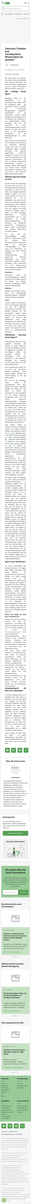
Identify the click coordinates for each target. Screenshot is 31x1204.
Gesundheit (8, 369)
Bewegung (26, 14)
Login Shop (19, 1083)
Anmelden (23, 892)
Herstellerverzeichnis (6, 1110)
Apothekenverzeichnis (6, 1105)
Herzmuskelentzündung (12, 632)
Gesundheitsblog (9, 14)
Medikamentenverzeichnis (7, 1112)
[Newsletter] (25, 3)
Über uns (3, 1083)
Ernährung (8, 86)
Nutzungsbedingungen (7, 1134)
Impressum (4, 1131)
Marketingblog (20, 1087)
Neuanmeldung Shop (22, 1085)
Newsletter (4, 1092)
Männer (11, 443)
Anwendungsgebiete (6, 1116)
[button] (29, 3)
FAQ (2, 1094)
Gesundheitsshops (5, 1108)
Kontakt (3, 1096)
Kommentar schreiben (12, 74)
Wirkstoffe (3, 1114)
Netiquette (19, 1134)
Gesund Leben (18, 14)
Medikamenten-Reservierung (5, 1086)
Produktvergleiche (5, 1118)
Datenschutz (13, 1131)
